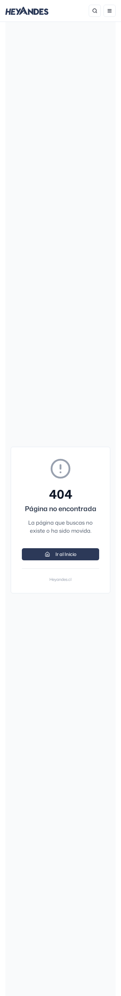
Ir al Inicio (65, 554)
